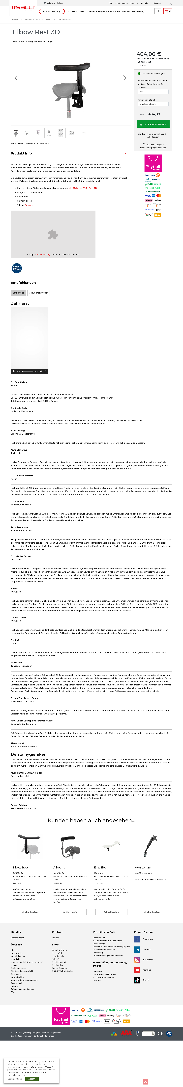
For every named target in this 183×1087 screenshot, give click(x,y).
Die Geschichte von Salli (22, 971)
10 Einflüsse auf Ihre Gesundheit (107, 941)
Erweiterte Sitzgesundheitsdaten (103, 11)
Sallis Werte (16, 974)
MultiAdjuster (75, 188)
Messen (14, 965)
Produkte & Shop (52, 11)
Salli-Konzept (99, 944)
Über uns (134, 3)
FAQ (111, 3)
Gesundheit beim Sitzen (104, 950)
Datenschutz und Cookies (22, 989)
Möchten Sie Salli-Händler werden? (27, 962)
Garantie (29, 205)
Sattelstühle (57, 953)
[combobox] (60, 3)
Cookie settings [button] (14, 1079)
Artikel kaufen (30, 912)
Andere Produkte (59, 968)
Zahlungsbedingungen (44, 1036)
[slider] (27, 371)
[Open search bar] (157, 11)
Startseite (15, 20)
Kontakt (144, 3)
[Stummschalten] (41, 371)
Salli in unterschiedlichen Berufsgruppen (111, 947)
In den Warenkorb (155, 124)
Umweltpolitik (17, 977)
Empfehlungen (121, 3)
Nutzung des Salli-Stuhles (104, 974)
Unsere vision (17, 953)
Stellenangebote (18, 968)
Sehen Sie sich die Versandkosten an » (30, 143)
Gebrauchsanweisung (133, 11)
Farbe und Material (146, 100)
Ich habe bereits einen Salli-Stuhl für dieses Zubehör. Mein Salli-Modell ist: (153, 84)
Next (124, 77)
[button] (29, 340)
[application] (29, 340)
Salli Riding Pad (59, 962)
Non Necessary (42, 254)
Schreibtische (58, 956)
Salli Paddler (57, 965)
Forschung (98, 953)
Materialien (16, 959)
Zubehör (48, 20)
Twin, (85, 188)
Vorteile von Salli (75, 11)
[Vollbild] (45, 371)
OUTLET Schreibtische (62, 971)
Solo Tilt (93, 188)
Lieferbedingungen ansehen (153, 148)
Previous (16, 77)
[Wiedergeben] (14, 371)
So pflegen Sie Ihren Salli (104, 977)
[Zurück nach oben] (145, 1082)
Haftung (14, 986)
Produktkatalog (18, 956)
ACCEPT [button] (32, 1079)
